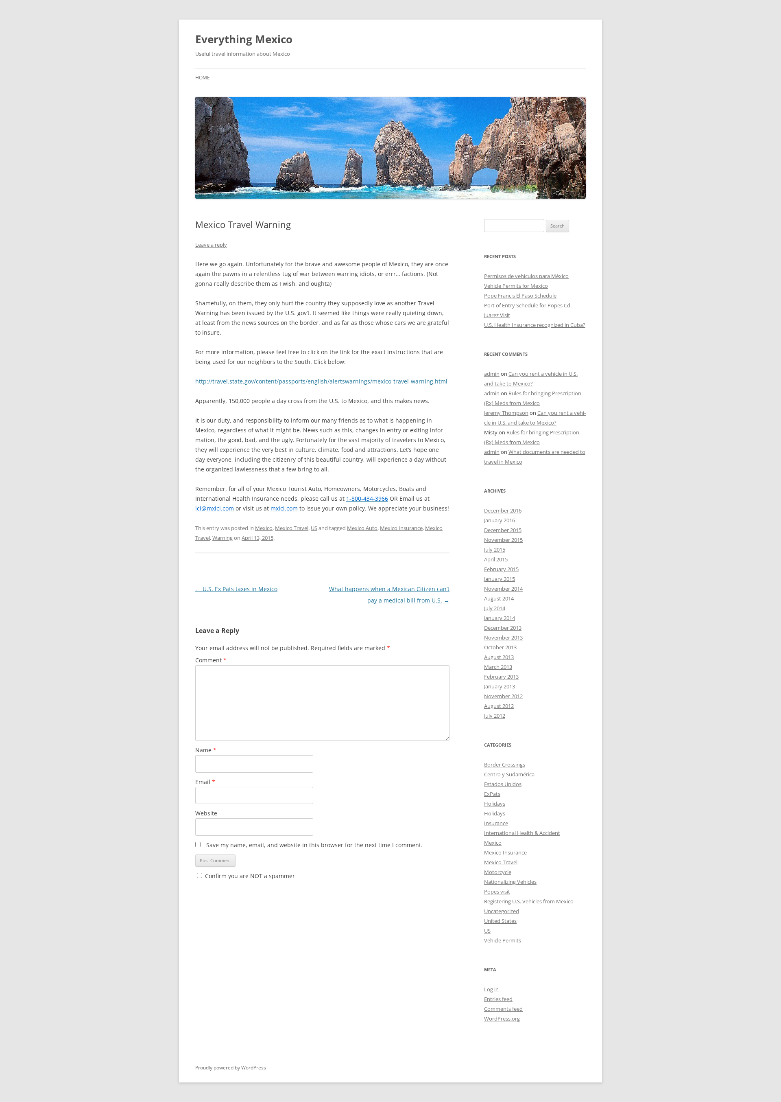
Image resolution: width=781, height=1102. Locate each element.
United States (500, 921)
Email (205, 782)
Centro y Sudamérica (509, 774)
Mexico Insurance (401, 528)
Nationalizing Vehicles (510, 881)
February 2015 (501, 569)
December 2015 (502, 530)
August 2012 (499, 706)
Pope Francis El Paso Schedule (520, 295)
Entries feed (498, 999)
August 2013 (499, 657)
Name (205, 750)
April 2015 (496, 559)
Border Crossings (504, 764)
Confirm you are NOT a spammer (249, 876)
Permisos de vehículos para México (526, 276)
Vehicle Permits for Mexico (516, 285)
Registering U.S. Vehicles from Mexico (529, 901)
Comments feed (503, 1008)
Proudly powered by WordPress (230, 1067)
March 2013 (498, 666)
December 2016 (502, 510)
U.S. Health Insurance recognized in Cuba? (534, 325)
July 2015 (494, 549)
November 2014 (503, 588)
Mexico (264, 528)
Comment (211, 660)
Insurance (496, 823)
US (314, 528)
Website (206, 813)
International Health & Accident (522, 833)
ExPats (492, 793)
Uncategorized (501, 911)
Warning (222, 537)
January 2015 (499, 579)
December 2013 (502, 627)
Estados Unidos (502, 784)
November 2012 (503, 696)
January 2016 (499, 520)
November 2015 (503, 539)
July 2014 (494, 608)
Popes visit (497, 891)
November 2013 (503, 637)
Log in (491, 989)
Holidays (494, 803)
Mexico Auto (362, 528)
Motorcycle (497, 872)
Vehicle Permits (502, 940)
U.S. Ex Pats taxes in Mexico (236, 589)
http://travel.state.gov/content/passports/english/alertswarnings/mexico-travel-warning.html (321, 381)
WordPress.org (502, 1018)
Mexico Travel (291, 528)
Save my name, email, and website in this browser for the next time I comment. (314, 845)
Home (202, 77)
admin (492, 373)
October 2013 (500, 647)
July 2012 (494, 715)
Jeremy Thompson (506, 412)
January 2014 (499, 618)
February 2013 (501, 676)
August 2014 (499, 598)
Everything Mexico (243, 39)
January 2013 (499, 686)
